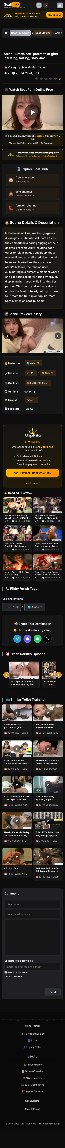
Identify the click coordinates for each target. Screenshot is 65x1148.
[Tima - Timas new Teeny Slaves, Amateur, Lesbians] (47, 562)
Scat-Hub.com (20, 32)
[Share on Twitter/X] (48, 639)
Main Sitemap (32, 1108)
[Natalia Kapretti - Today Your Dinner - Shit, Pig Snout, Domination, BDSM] (17, 820)
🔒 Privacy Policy (32, 1064)
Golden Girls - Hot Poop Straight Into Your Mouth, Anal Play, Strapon (17, 516)
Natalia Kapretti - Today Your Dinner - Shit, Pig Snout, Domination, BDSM (16, 834)
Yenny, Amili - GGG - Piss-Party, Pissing (17, 573)
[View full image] (32, 335)
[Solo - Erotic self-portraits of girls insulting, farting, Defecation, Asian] (17, 712)
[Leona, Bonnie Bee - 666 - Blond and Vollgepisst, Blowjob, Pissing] (47, 533)
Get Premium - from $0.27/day (32, 472)
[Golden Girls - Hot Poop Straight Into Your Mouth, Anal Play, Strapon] (17, 505)
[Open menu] (60, 5)
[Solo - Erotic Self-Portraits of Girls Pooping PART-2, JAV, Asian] (48, 712)
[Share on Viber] (27, 639)
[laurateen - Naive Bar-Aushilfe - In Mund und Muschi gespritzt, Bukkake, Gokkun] (47, 505)
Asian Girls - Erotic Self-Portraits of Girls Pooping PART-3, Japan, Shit (15, 762)
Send (52, 992)
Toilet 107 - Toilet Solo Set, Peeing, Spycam (47, 834)
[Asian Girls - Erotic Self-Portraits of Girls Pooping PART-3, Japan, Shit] (17, 748)
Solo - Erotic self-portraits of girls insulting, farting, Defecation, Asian (13, 726)
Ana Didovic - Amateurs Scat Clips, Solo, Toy (16, 798)
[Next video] (59, 675)
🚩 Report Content (32, 1091)
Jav (29, 373)
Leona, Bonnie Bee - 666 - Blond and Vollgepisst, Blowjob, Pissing (47, 545)
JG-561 (10, 607)
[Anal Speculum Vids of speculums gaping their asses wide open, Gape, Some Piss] (24, 670)
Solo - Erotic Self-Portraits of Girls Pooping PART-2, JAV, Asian (47, 726)
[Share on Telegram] (17, 639)
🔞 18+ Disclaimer (32, 1078)
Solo (42, 67)
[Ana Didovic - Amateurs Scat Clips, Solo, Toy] (17, 784)
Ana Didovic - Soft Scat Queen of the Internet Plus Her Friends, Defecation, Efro (48, 762)
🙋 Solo (46, 373)
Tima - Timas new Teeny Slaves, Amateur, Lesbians (47, 573)
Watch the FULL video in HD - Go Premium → (32, 143)
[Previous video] (6, 675)
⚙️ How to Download (32, 1033)
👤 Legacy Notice (32, 1047)
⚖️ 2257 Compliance (32, 1084)
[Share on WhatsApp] (38, 639)
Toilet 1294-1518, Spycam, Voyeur (45, 798)
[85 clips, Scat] (17, 856)
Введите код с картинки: (19, 960)
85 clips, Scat (11, 868)
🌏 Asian (31, 363)
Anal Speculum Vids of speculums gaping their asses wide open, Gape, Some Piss (23, 686)
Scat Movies (43, 32)
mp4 (29, 399)
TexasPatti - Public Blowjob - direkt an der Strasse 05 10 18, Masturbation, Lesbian (15, 545)
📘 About (32, 1040)
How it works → (32, 483)
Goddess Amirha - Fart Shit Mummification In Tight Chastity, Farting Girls (48, 870)
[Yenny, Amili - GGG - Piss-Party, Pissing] (17, 562)
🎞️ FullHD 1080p (36, 382)
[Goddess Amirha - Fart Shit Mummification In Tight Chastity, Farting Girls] (48, 856)
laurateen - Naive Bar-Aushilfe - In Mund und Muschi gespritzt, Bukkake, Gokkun (47, 516)
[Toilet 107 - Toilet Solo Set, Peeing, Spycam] (48, 820)
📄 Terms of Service (32, 1071)
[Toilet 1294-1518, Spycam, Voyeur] (48, 784)
